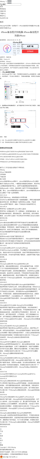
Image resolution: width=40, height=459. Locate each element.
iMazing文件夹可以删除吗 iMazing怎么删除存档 (15, 342)
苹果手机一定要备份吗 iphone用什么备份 (13, 209)
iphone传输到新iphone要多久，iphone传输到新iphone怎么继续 (19, 181)
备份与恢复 (32, 65)
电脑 (5, 137)
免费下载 (30, 46)
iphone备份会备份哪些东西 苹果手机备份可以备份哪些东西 (18, 222)
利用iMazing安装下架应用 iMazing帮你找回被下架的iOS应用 (16, 151)
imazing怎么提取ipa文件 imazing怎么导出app (14, 248)
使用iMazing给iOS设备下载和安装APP (12, 236)
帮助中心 (3, 16)
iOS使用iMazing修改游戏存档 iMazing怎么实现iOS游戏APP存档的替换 (19, 154)
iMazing (2, 1)
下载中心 (3, 13)
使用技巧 (15, 26)
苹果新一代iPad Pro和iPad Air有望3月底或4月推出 (13, 159)
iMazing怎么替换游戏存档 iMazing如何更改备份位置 (16, 381)
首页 (1, 6)
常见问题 (9, 167)
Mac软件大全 (4, 18)
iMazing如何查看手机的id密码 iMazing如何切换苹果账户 (17, 284)
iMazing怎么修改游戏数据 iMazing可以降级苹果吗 (15, 413)
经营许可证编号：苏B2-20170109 (10, 452)
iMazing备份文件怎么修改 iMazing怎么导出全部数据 (16, 305)
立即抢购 (3, 174)
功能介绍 (3, 11)
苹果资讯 (3, 9)
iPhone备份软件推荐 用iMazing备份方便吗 (11, 156)
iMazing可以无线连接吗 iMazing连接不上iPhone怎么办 (17, 397)
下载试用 (3, 177)
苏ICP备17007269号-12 (10, 457)
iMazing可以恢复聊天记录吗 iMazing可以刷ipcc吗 (15, 358)
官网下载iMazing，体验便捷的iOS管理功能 (13, 197)
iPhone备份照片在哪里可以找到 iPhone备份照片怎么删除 (20, 140)
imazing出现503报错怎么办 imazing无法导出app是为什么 (17, 374)
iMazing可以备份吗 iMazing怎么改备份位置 (13, 326)
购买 (1, 22)
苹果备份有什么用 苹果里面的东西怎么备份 (12, 162)
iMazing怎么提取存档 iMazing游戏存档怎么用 (14, 264)
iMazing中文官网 (5, 26)
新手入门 (3, 167)
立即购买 (30, 51)
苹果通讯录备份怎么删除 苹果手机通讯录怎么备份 (18, 142)
